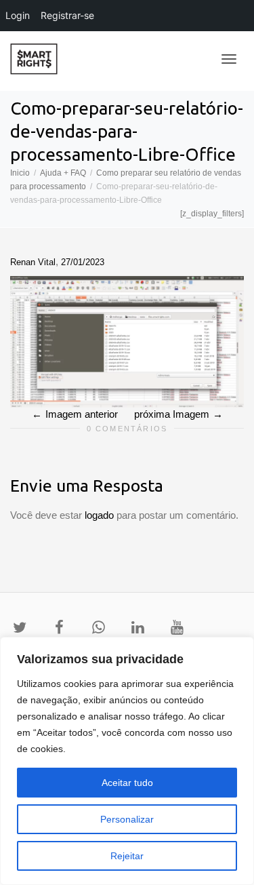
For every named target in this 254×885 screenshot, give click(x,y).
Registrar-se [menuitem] (67, 15)
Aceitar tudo (127, 782)
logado (101, 515)
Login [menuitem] (17, 15)
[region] (127, 761)
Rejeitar (127, 855)
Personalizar (127, 819)
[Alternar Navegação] (229, 59)
